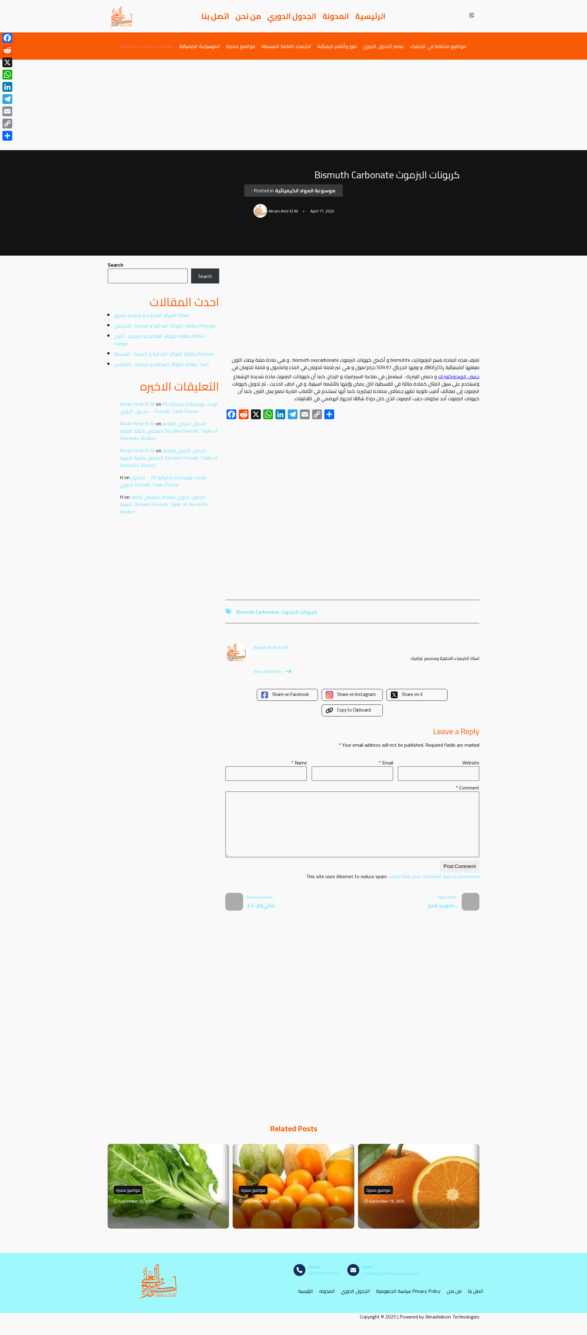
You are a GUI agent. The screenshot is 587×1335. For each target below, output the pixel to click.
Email (386, 762)
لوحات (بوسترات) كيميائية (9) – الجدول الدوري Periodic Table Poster (168, 407)
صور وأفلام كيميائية (337, 46)
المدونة (336, 16)
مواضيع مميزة (240, 46)
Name (299, 762)
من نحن (248, 16)
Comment (467, 787)
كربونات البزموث (299, 611)
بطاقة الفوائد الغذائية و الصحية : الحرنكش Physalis (165, 325)
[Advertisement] (293, 105)
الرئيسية (370, 16)
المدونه (327, 1291)
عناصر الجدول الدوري (383, 46)
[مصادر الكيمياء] (121, 16)
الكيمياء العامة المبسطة (286, 46)
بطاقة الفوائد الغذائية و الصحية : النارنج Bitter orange (159, 339)
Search (115, 264)
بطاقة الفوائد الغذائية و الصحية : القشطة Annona (163, 353)
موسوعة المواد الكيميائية (147, 46)
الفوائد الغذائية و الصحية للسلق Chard (151, 315)
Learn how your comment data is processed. (392, 876)
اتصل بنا (215, 16)
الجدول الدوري (291, 16)
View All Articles (267, 671)
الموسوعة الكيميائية (199, 46)
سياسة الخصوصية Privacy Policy (408, 1291)
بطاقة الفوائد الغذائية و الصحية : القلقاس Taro (161, 364)
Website (470, 762)
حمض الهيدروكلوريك (458, 376)
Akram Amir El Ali (137, 404)
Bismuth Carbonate (257, 611)
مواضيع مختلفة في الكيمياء (438, 46)
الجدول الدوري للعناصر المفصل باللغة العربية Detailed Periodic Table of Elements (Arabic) (169, 431)
